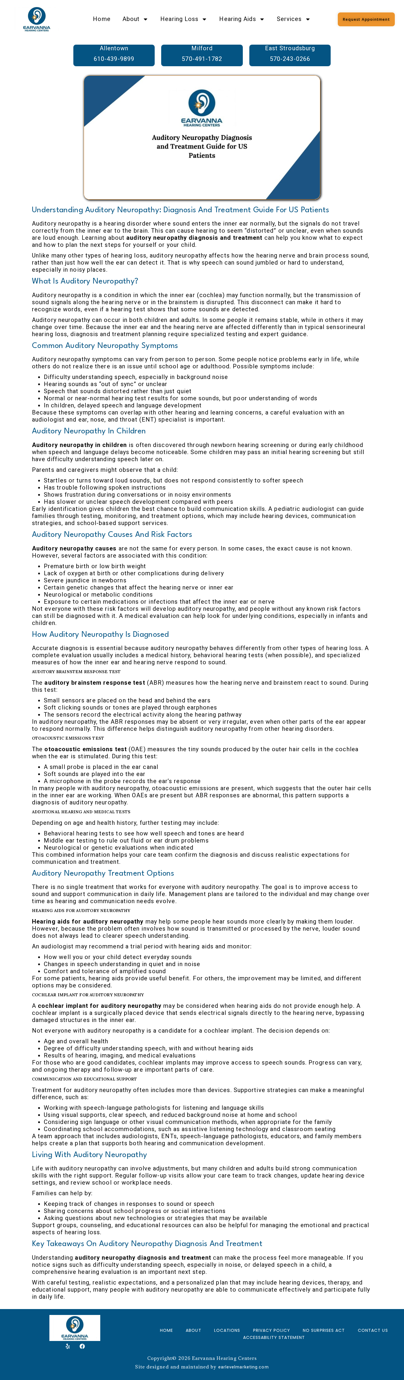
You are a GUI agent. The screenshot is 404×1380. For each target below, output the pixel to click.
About (131, 19)
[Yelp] (67, 1346)
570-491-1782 (202, 59)
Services (289, 19)
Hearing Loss (179, 19)
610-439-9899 (114, 59)
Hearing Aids (237, 19)
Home (101, 19)
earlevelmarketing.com (243, 1367)
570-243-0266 (290, 59)
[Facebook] (82, 1346)
